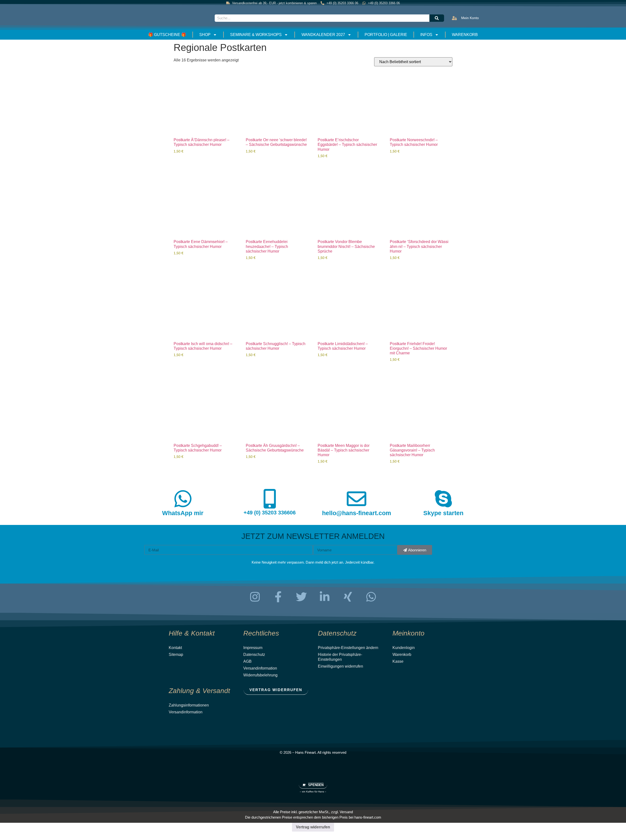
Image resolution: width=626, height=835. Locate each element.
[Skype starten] (443, 499)
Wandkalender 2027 (323, 35)
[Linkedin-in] (325, 597)
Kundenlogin (403, 648)
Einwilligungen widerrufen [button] (340, 666)
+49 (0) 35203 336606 (270, 513)
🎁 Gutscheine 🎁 (167, 35)
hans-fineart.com (367, 817)
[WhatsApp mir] (183, 499)
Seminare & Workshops (256, 35)
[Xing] (348, 597)
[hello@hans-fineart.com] (356, 499)
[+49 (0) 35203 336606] (269, 499)
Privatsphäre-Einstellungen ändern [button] (348, 648)
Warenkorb (465, 35)
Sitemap (176, 654)
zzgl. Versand (342, 812)
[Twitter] (302, 597)
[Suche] (436, 18)
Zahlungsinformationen (189, 705)
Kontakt (175, 648)
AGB (247, 661)
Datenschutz (254, 654)
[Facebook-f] (278, 597)
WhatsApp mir (182, 513)
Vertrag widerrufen (313, 827)
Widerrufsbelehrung (260, 675)
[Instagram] (255, 597)
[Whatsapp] (371, 597)
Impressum (252, 648)
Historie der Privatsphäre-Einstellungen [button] (340, 656)
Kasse (397, 661)
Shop (205, 35)
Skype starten (443, 513)
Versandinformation (260, 668)
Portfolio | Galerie (386, 35)
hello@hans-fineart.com (356, 513)
